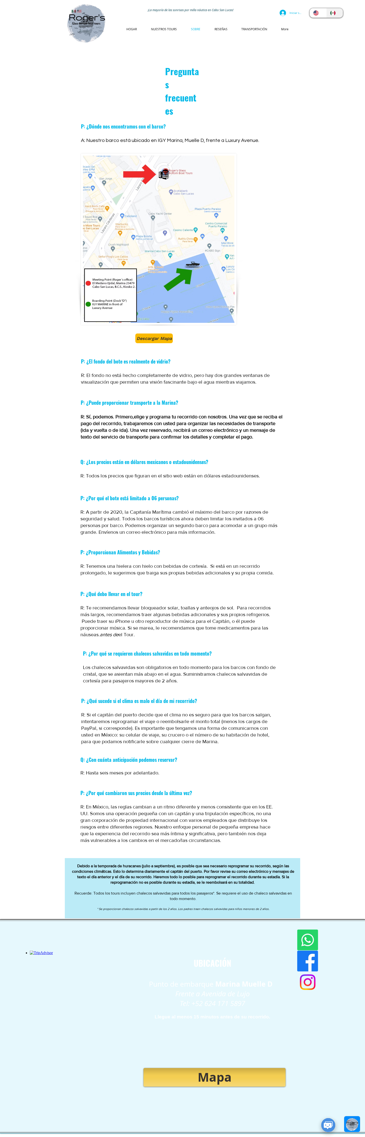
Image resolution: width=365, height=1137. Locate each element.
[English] (318, 13)
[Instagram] (307, 982)
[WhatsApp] (307, 940)
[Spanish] (334, 13)
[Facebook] (307, 961)
